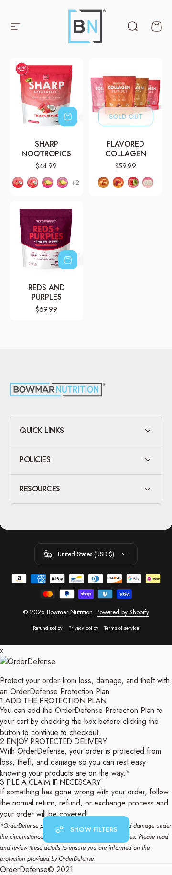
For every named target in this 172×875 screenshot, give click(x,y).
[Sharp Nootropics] (46, 95)
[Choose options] (67, 116)
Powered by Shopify (123, 612)
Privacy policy (83, 627)
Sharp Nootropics (46, 149)
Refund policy (48, 627)
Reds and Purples (46, 292)
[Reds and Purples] (46, 238)
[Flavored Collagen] (125, 95)
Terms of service (121, 627)
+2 (76, 183)
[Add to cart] (67, 259)
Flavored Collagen (125, 149)
